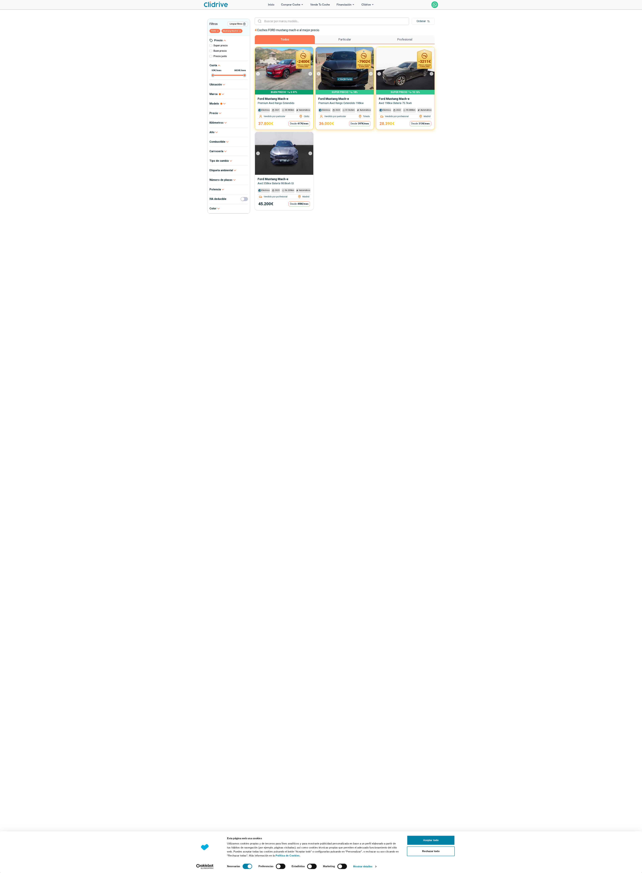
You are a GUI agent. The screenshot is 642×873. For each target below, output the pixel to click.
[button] (423, 21)
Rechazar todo (430, 851)
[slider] (212, 75)
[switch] (280, 866)
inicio (271, 4)
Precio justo (220, 56)
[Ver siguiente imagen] (308, 73)
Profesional (404, 39)
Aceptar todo (431, 840)
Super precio (220, 45)
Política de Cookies (288, 855)
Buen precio (220, 51)
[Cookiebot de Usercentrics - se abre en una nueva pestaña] (205, 866)
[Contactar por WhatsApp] (434, 4)
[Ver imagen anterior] (259, 73)
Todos (285, 39)
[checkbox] (210, 45)
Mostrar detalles (362, 866)
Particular (344, 39)
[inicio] (216, 4)
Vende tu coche (320, 4)
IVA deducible (217, 199)
